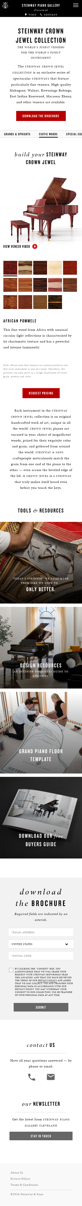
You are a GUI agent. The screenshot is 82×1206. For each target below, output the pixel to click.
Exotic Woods (48, 134)
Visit (32, 14)
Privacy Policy (20, 1179)
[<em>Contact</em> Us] (51, 1080)
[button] (75, 5)
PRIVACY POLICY (47, 980)
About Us (17, 1173)
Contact (50, 14)
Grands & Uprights (17, 134)
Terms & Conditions (24, 1185)
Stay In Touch (41, 1136)
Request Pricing (41, 393)
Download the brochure (41, 116)
